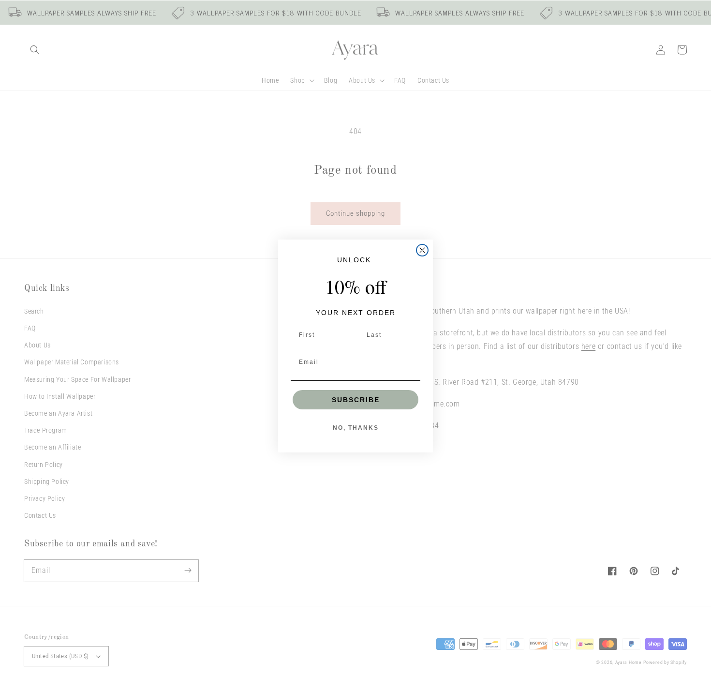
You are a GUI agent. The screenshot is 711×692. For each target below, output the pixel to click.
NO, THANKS (356, 427)
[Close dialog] (422, 250)
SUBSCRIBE (356, 400)
